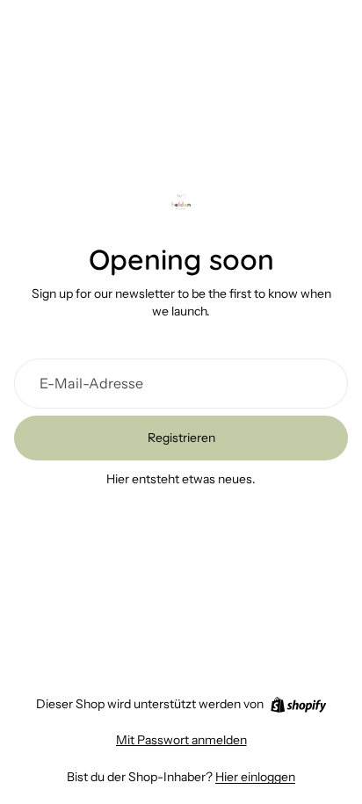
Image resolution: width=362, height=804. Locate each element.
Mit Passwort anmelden (181, 740)
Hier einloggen (255, 777)
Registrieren (181, 437)
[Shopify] (298, 705)
